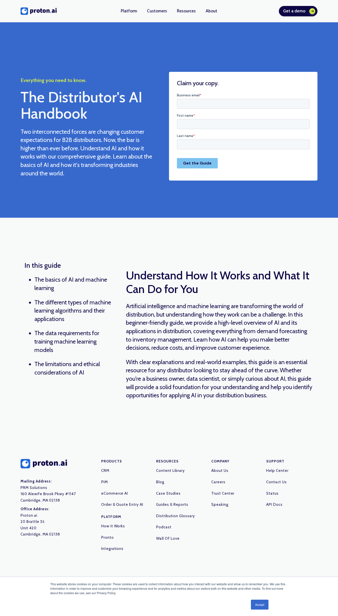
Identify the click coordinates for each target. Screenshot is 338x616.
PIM (104, 482)
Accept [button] (259, 604)
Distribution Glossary (175, 516)
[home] (39, 11)
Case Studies (168, 493)
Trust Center (223, 493)
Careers (218, 482)
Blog (160, 482)
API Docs (274, 504)
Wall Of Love (168, 538)
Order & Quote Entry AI (122, 504)
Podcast (163, 527)
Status (272, 493)
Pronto (107, 537)
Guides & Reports (172, 504)
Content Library (170, 470)
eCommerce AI (114, 493)
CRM (105, 470)
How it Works (113, 526)
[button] (129, 11)
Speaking (219, 504)
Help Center (277, 470)
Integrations (112, 548)
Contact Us (276, 482)
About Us (219, 470)
